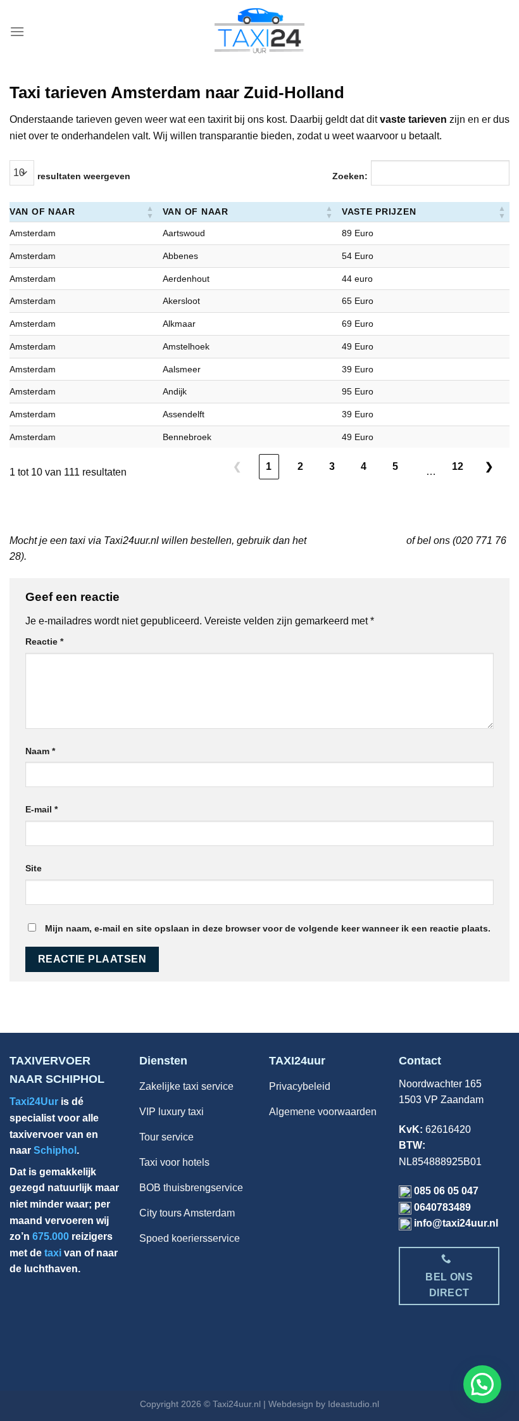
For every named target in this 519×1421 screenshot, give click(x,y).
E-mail (41, 809)
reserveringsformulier (356, 540)
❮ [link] (237, 466)
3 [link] (332, 466)
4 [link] (363, 466)
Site (33, 868)
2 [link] (300, 466)
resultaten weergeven (83, 176)
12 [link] (458, 466)
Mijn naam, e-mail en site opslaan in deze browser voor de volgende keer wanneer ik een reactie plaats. (268, 928)
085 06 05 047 (446, 1190)
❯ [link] (489, 466)
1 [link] (269, 466)
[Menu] (17, 31)
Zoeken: (350, 176)
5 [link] (395, 466)
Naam (40, 751)
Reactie (44, 641)
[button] (150, 212)
